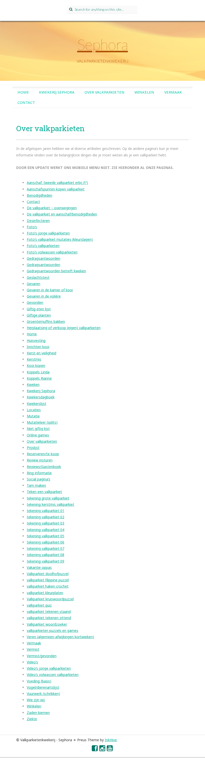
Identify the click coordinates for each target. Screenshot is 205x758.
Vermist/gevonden (41, 655)
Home (23, 92)
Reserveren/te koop (43, 453)
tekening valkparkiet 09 (45, 561)
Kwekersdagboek (40, 397)
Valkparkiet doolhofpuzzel (47, 573)
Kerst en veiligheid (41, 353)
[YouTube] (110, 749)
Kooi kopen (36, 365)
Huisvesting (36, 340)
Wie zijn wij (36, 699)
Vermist (33, 649)
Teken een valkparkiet (44, 491)
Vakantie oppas (39, 567)
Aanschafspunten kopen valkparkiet (55, 189)
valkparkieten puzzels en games (52, 630)
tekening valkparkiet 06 (45, 542)
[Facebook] (95, 749)
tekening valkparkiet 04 (45, 529)
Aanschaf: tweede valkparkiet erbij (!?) (57, 182)
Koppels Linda (38, 372)
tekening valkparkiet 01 (45, 510)
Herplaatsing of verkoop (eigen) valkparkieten (63, 327)
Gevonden (35, 302)
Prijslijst (33, 447)
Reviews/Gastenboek (44, 466)
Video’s (32, 662)
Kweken (33, 384)
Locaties (34, 409)
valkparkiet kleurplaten (45, 592)
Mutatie (33, 416)
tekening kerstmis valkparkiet (50, 504)
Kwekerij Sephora (56, 92)
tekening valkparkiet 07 (45, 548)
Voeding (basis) (39, 681)
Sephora (102, 44)
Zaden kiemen (38, 712)
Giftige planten (39, 315)
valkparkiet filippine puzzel (48, 580)
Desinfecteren (38, 220)
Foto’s (32, 226)
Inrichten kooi (38, 346)
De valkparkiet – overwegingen (52, 207)
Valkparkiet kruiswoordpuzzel (50, 599)
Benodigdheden (39, 195)
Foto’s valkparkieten (43, 245)
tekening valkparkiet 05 (45, 536)
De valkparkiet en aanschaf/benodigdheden (62, 214)
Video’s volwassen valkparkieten (52, 674)
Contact (26, 102)
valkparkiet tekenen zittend (49, 617)
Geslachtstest (38, 277)
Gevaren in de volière (44, 296)
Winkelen (144, 92)
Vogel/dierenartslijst (43, 687)
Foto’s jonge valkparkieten (48, 233)
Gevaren (33, 283)
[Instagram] (102, 749)
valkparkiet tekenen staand (49, 611)
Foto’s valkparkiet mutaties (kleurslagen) (60, 239)
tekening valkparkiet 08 (45, 554)
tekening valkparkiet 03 (45, 523)
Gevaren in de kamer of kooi (50, 290)
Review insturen (39, 460)
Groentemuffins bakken (46, 321)
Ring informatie (39, 472)
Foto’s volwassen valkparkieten (52, 252)
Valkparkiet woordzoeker (47, 624)
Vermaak (173, 92)
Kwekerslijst (36, 403)
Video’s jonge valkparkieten (49, 668)
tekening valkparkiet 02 (45, 517)
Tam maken (36, 485)
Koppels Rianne (39, 378)
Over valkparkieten (104, 92)
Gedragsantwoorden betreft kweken (56, 271)
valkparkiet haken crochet (47, 586)
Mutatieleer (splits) (42, 422)
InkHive (111, 739)
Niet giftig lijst (38, 428)
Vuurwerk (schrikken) (43, 693)
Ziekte (32, 718)
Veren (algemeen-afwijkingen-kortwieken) (60, 636)
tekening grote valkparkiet (48, 498)
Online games (38, 435)
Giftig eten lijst (39, 309)
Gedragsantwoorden (43, 258)
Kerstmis (34, 359)
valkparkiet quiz (39, 605)
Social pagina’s (38, 479)
